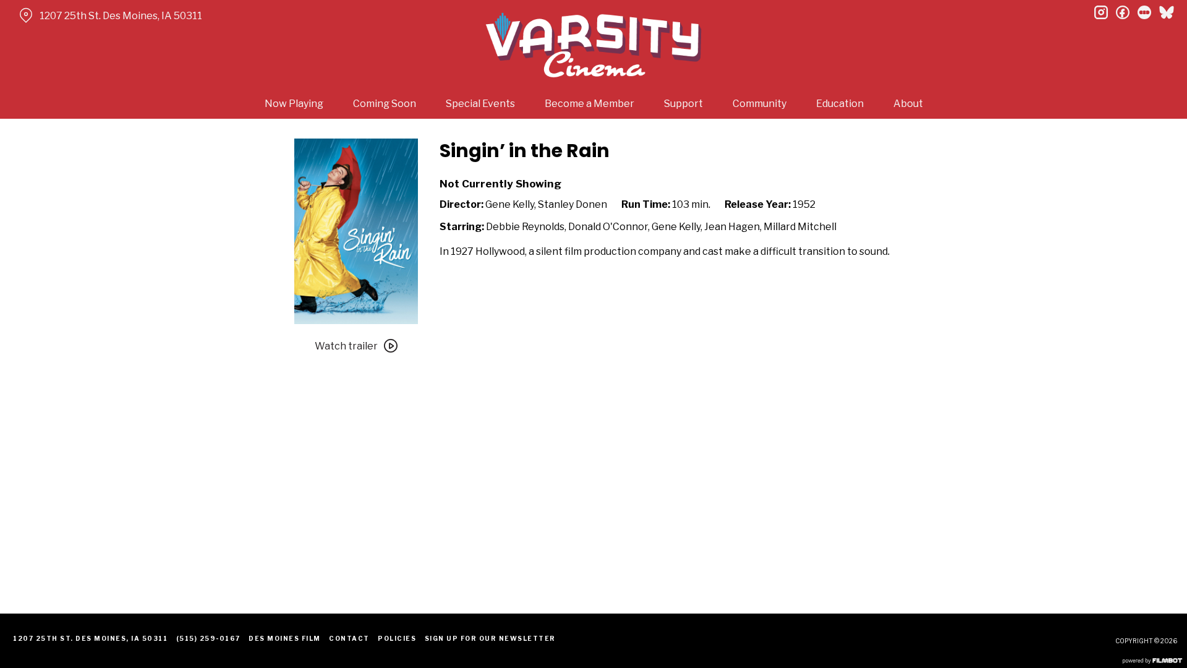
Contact (349, 638)
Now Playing (294, 103)
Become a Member (589, 103)
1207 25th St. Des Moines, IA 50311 (121, 16)
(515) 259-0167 (208, 638)
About (908, 103)
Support (683, 103)
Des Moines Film (285, 638)
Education (840, 103)
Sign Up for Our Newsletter (490, 638)
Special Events (480, 103)
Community (759, 103)
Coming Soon (384, 103)
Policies (397, 638)
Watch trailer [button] (346, 346)
